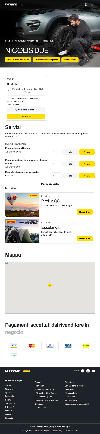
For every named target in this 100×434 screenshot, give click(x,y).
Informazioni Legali (42, 431)
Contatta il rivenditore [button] (27, 110)
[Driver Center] (11, 4)
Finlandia (9, 418)
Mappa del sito (71, 393)
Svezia (8, 385)
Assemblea (69, 389)
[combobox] (53, 152)
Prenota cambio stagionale (46, 60)
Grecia (8, 414)
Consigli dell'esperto (43, 397)
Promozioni (39, 386)
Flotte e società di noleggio (46, 400)
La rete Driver (40, 407)
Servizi (37, 382)
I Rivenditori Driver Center (46, 393)
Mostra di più (84, 212)
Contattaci (69, 382)
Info (70, 152)
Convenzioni (70, 397)
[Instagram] (88, 370)
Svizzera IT (9, 407)
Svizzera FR (10, 411)
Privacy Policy (26, 431)
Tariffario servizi (71, 400)
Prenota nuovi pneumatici (18, 60)
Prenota (87, 152)
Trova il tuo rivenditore (44, 389)
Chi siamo (39, 404)
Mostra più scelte (50, 184)
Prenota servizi (70, 60)
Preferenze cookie (72, 431)
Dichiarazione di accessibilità (77, 404)
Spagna (8, 392)
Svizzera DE (10, 403)
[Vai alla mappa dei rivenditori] (86, 4)
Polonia (8, 400)
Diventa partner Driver (74, 386)
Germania (9, 389)
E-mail (28, 116)
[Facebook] (82, 370)
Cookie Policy (57, 431)
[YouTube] (93, 370)
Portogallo (9, 396)
